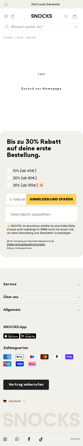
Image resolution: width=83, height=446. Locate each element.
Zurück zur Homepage (41, 88)
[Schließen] (6, 4)
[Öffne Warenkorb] (74, 16)
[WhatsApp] (17, 439)
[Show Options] (72, 214)
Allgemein (11, 310)
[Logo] (41, 16)
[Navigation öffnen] (6, 16)
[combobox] (40, 214)
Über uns (10, 297)
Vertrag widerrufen (26, 384)
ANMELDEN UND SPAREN (51, 199)
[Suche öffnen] (66, 16)
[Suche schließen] (75, 26)
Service (10, 284)
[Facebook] (29, 439)
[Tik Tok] (41, 439)
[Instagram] (5, 439)
